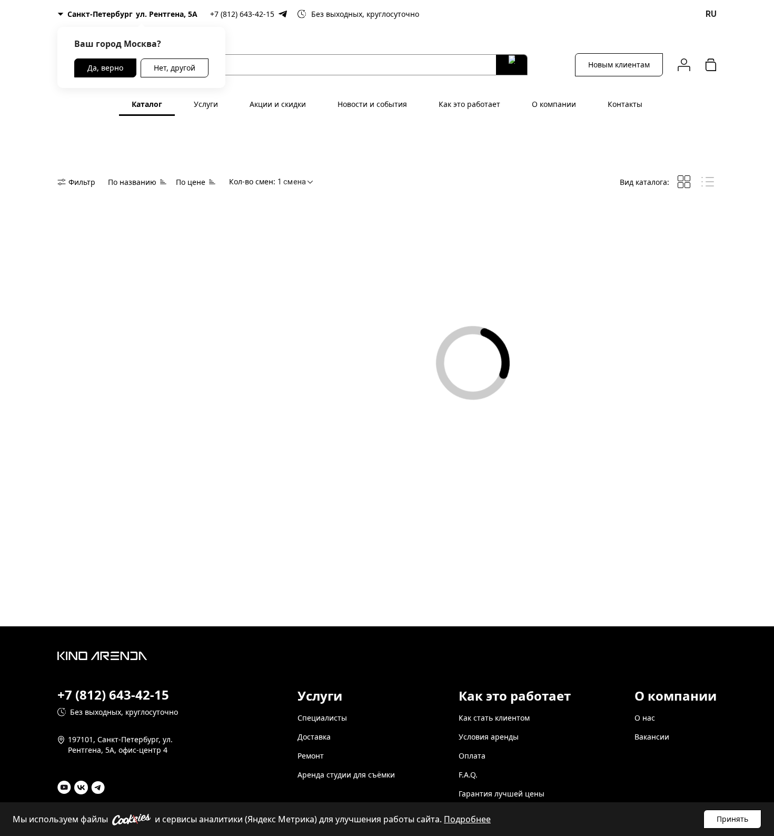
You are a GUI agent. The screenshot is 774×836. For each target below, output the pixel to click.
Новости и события (372, 104)
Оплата (472, 756)
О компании (554, 104)
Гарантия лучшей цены (501, 794)
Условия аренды (489, 737)
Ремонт (310, 756)
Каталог (147, 104)
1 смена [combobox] (291, 182)
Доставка (314, 737)
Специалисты (322, 718)
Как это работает (469, 104)
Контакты (625, 104)
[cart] (711, 64)
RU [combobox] (711, 14)
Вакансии (651, 737)
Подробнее (467, 819)
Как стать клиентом (494, 718)
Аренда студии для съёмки (346, 775)
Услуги (206, 104)
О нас (644, 718)
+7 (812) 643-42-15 (242, 14)
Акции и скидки (278, 104)
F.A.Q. (468, 775)
